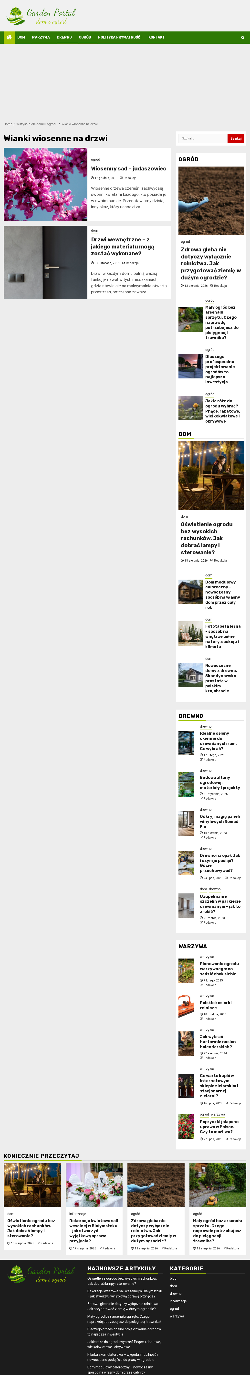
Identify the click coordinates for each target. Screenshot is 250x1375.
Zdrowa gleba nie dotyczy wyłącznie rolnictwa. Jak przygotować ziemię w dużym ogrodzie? (211, 263)
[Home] (9, 37)
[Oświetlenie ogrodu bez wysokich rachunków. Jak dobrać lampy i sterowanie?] (211, 475)
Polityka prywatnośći (119, 37)
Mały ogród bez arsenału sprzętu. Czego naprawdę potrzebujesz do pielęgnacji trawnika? (222, 322)
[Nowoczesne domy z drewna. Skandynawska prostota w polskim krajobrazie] (190, 675)
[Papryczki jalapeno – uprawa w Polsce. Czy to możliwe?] (186, 1126)
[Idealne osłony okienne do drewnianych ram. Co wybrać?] (186, 743)
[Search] (243, 37)
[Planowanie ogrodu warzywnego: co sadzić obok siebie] (186, 971)
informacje (77, 1214)
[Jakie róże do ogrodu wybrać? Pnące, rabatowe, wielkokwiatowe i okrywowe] (190, 408)
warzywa (41, 37)
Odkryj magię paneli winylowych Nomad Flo (220, 821)
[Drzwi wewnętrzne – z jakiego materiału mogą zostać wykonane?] (45, 262)
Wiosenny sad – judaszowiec (128, 168)
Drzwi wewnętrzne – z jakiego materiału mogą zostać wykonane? (122, 246)
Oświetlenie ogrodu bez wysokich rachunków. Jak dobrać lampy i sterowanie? (207, 538)
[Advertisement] (125, 80)
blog (173, 1278)
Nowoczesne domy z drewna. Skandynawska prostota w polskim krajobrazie (221, 678)
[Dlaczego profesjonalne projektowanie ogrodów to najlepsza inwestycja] (190, 366)
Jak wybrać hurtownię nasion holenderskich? (218, 1041)
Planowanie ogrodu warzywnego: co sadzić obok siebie (219, 968)
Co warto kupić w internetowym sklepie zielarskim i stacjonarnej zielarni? (219, 1085)
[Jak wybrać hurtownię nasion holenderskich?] (186, 1043)
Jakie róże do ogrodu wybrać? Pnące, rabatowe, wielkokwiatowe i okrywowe (222, 411)
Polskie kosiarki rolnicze (216, 1005)
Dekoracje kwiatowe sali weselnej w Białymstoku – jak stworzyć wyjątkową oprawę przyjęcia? (93, 1230)
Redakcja (130, 178)
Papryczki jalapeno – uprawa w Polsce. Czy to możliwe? (220, 1126)
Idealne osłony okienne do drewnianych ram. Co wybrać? (218, 741)
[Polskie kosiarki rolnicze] (186, 1007)
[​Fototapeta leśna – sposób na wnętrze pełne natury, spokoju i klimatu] (190, 633)
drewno (64, 37)
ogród (85, 37)
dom (21, 37)
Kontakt (156, 37)
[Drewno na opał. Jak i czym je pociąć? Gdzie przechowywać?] (186, 863)
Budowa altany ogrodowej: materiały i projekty (220, 782)
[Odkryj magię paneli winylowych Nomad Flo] (186, 823)
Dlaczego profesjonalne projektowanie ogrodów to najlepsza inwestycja (220, 369)
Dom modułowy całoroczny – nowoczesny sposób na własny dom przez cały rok (222, 595)
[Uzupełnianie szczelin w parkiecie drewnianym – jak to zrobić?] (186, 905)
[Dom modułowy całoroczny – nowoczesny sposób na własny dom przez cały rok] (190, 592)
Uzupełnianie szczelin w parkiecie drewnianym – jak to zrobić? (220, 904)
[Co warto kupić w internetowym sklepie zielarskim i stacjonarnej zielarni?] (186, 1086)
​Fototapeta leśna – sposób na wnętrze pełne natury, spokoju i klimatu (223, 636)
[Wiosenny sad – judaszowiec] (45, 184)
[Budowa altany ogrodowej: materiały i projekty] (186, 784)
